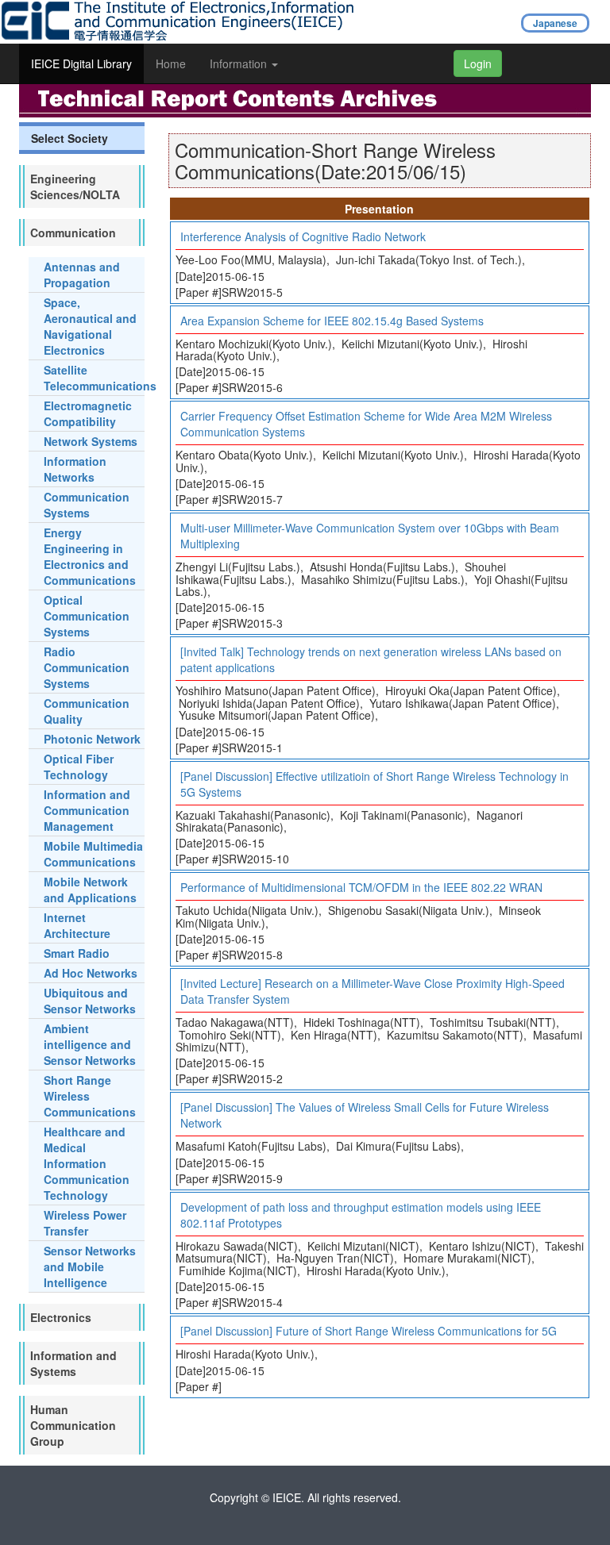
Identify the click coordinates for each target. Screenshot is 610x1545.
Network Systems (90, 441)
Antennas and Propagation (82, 274)
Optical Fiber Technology (79, 766)
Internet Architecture (77, 925)
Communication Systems (86, 505)
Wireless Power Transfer (85, 1223)
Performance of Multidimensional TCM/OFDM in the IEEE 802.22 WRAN (361, 887)
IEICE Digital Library (81, 63)
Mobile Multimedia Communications (93, 854)
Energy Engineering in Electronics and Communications (90, 556)
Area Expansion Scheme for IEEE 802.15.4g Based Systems (332, 321)
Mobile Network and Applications (90, 889)
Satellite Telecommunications (100, 378)
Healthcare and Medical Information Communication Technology (86, 1163)
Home (171, 63)
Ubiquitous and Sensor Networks (90, 1001)
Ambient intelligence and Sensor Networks (90, 1044)
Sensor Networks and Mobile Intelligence (90, 1266)
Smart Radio (77, 953)
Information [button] (240, 63)
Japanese (555, 23)
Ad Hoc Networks (90, 973)
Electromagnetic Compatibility (88, 413)
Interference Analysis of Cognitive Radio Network (303, 236)
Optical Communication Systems (86, 616)
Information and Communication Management (87, 810)
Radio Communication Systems (86, 667)
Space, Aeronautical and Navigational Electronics (90, 326)
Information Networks (75, 469)
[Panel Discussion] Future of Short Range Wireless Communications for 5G (368, 1331)
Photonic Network (92, 739)
